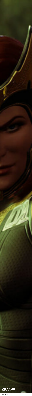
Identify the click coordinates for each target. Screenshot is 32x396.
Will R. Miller (9, 389)
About (3, 394)
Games (6, 394)
